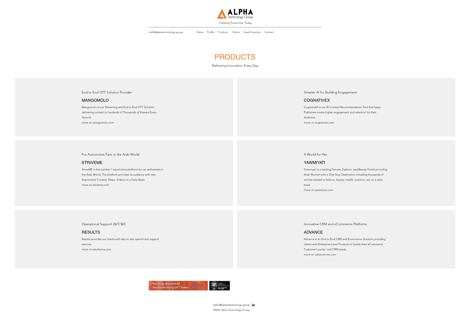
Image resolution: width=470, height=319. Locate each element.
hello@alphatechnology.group (166, 32)
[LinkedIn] (253, 305)
